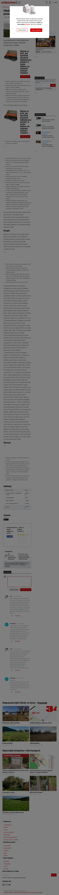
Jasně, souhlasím (36, 30)
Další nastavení (22, 30)
